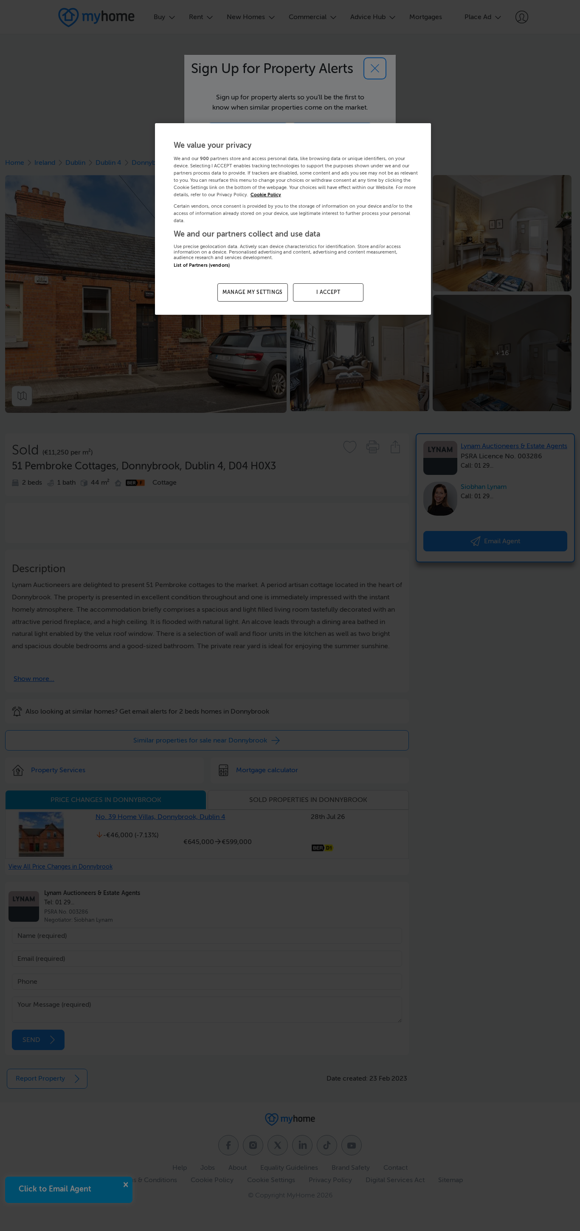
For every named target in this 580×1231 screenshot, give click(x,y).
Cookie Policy (266, 195)
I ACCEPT (328, 292)
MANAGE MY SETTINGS (252, 292)
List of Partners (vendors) (202, 265)
